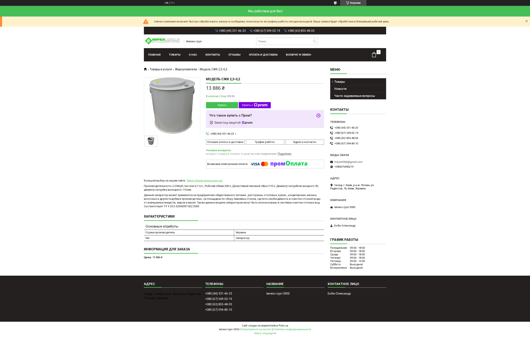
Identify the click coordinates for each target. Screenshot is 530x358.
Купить (222, 105)
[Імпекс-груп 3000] (162, 41)
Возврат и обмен (298, 54)
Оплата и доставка (263, 54)
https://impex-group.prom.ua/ (205, 180)
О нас (193, 54)
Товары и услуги (161, 69)
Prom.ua (283, 325)
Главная (154, 54)
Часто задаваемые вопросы (354, 95)
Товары (175, 54)
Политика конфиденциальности (292, 329)
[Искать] (314, 41)
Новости (340, 88)
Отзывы (234, 54)
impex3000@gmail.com (348, 161)
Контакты (212, 54)
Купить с (247, 105)
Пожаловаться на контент (256, 329)
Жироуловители (186, 69)
